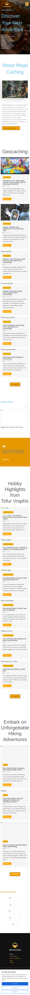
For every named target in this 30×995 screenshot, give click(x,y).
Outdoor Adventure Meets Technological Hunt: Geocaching (12, 292)
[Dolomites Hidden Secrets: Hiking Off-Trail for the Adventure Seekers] (3, 791)
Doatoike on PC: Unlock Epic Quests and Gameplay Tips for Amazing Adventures (14, 182)
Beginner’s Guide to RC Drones (12, 427)
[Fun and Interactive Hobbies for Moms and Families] (6, 631)
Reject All (15, 991)
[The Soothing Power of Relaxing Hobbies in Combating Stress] (6, 540)
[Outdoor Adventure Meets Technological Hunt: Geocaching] (7, 283)
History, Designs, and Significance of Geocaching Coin (13, 228)
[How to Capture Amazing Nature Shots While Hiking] (15, 830)
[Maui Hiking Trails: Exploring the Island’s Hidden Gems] (15, 753)
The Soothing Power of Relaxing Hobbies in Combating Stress (15, 548)
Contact (12, 962)
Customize (15, 987)
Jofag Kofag (7, 185)
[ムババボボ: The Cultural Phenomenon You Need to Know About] (4, 508)
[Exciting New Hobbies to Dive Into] (9, 661)
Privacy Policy (14, 956)
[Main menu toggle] (27, 4)
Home (11, 954)
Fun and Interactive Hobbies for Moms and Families (14, 639)
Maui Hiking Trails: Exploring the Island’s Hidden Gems (14, 769)
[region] (15, 982)
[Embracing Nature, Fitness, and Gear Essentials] (7, 600)
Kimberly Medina (8, 232)
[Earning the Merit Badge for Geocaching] (8, 349)
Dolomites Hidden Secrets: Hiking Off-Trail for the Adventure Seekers (13, 800)
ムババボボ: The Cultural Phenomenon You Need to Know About (15, 517)
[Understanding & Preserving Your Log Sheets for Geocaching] (8, 317)
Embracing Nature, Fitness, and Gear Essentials (15, 609)
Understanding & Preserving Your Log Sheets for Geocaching (13, 326)
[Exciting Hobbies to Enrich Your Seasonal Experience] (6, 570)
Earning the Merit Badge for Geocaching (13, 358)
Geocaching (7, 177)
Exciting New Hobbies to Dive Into (14, 670)
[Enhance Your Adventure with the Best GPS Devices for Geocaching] (6, 251)
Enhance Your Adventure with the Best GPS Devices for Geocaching (14, 260)
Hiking (5, 765)
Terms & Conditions (15, 958)
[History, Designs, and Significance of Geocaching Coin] (15, 212)
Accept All (15, 983)
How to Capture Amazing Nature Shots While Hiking (15, 845)
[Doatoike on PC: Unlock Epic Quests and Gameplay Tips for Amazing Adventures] (15, 165)
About (11, 960)
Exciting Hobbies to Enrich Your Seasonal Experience (15, 579)
